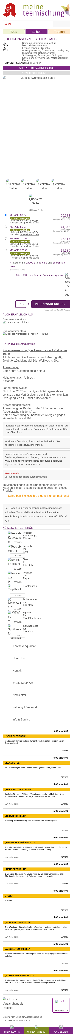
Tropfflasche (30, 585)
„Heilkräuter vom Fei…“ (19, 789)
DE (35, 220)
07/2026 (64, 751)
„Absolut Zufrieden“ (17, 949)
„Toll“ (9, 896)
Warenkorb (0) (36, 1031)
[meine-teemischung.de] (36, 9)
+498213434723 (23, 682)
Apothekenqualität (24, 646)
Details (17, 542)
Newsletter (19, 695)
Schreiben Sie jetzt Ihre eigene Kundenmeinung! (38, 495)
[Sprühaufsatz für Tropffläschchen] (14, 631)
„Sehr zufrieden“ (15, 736)
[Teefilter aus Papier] (14, 577)
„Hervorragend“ (15, 816)
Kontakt (17, 670)
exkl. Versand (64, 310)
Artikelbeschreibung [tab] (36, 68)
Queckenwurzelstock (14, 319)
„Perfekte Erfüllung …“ (20, 842)
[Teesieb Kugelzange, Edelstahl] (14, 537)
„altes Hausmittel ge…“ (19, 922)
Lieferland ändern (61, 1011)
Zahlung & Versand (25, 707)
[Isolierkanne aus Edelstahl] (14, 605)
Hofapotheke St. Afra (29, 222)
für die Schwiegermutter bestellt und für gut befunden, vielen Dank (33, 767)
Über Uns (19, 658)
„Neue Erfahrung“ (16, 869)
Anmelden (61, 1031)
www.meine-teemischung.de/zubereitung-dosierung (33, 460)
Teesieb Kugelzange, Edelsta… (30, 535)
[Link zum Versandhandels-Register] (13, 1006)
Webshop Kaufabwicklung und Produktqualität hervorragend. (31, 821)
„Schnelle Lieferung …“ (19, 975)
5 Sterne (8, 900)
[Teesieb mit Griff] (14, 551)
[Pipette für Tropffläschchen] (14, 617)
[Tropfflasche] (14, 590)
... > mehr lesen (11, 804)
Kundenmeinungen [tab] (37, 72)
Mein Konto (12, 1031)
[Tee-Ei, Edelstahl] (14, 564)
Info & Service (21, 719)
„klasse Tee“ (13, 763)
